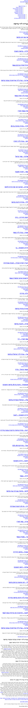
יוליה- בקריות (24, 293)
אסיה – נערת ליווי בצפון (20, 232)
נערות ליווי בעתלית (19, 9)
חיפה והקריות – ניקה (21, 217)
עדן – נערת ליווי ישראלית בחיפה (18, 354)
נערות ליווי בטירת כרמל (18, 8)
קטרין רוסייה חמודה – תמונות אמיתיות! (15, 263)
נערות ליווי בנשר (19, 7)
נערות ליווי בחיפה (5, 672)
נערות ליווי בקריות (21, 14)
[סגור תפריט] (27, 3)
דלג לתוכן (26, 0)
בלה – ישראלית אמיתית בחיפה (18, 400)
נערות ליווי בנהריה (21, 15)
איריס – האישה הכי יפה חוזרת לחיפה (16, 187)
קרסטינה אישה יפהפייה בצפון (18, 278)
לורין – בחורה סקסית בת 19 (19, 126)
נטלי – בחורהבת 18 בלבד (20, 445)
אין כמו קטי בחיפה (22, 37)
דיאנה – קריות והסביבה (20, 461)
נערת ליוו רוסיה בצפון (21, 95)
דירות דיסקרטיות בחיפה (23, 698)
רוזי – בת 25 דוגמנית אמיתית (19, 506)
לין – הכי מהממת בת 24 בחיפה (18, 582)
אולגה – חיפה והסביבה (21, 567)
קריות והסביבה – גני (22, 248)
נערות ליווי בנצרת (19, 11)
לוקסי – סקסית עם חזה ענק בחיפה (17, 491)
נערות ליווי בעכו (22, 17)
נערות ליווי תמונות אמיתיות (19, 18)
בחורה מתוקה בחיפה (21, 308)
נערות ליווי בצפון (22, 6)
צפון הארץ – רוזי (23, 339)
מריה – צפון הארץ (22, 521)
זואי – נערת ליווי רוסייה (21, 141)
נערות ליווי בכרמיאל (18, 12)
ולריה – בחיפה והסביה (21, 51)
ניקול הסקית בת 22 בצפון (20, 65)
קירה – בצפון (24, 476)
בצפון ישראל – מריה (21, 369)
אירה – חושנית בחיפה (21, 324)
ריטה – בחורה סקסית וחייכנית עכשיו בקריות (14, 430)
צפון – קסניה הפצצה (21, 172)
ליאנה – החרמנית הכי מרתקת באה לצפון (15, 613)
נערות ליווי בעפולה (19, 13)
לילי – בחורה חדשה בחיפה (19, 202)
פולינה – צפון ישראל (21, 156)
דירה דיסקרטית (14, 698)
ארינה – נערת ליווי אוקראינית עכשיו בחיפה (14, 80)
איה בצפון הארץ (23, 111)
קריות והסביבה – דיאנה (20, 415)
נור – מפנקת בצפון (22, 537)
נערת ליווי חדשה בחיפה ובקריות (18, 597)
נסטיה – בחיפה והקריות (20, 552)
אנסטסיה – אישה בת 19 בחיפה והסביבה (15, 384)
